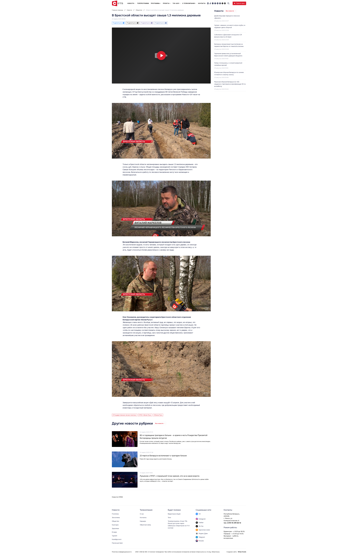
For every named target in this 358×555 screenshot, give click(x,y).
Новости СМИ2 (117, 497)
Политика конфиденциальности (122, 552)
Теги (169, 518)
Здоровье (115, 528)
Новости (129, 10)
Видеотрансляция (174, 514)
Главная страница (117, 10)
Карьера (143, 521)
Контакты (201, 3)
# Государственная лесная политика (124, 415)
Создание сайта (232, 552)
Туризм (114, 536)
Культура (115, 525)
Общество (139, 10)
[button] (161, 56)
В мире (114, 532)
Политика (115, 514)
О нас (142, 514)
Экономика (116, 518)
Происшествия (117, 543)
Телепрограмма (143, 3)
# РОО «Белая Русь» (145, 415)
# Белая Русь (158, 415)
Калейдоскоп (116, 539)
